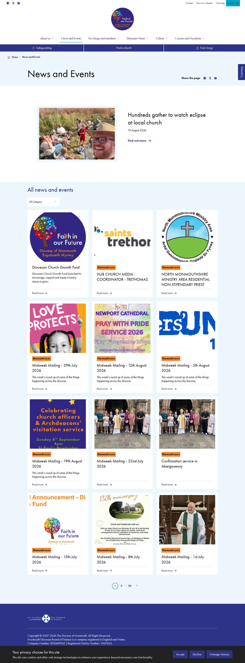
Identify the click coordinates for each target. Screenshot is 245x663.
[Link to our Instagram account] (19, 3)
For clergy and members (102, 38)
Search (231, 3)
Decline (197, 654)
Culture (160, 38)
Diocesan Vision (136, 38)
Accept (180, 654)
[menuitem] (189, 3)
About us (45, 38)
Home (15, 57)
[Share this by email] (216, 78)
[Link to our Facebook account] (8, 3)
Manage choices (219, 654)
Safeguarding (44, 48)
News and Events (31, 57)
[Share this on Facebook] (205, 78)
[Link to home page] (122, 19)
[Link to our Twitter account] (13, 3)
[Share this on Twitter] (210, 78)
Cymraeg (241, 72)
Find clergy (206, 48)
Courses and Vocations (188, 38)
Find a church (124, 48)
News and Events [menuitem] (71, 38)
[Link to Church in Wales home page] (46, 618)
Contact (189, 3)
